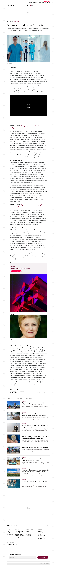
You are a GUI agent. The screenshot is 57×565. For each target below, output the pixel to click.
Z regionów (16, 21)
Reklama (28, 531)
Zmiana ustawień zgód (20, 532)
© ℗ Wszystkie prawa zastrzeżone (17, 391)
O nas (8, 531)
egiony (32, 5)
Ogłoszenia (28, 532)
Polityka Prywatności (19, 531)
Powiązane (10, 398)
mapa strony (9, 548)
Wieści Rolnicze (41, 538)
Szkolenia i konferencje (12, 544)
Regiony (11, 21)
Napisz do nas (10, 534)
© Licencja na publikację (15, 389)
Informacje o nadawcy (19, 535)
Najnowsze (29, 398)
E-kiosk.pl (40, 531)
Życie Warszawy (41, 539)
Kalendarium (18, 548)
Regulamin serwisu (19, 534)
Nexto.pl (39, 534)
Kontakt (8, 532)
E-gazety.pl (40, 532)
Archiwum (28, 535)
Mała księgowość (41, 535)
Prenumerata (29, 534)
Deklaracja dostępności (20, 537)
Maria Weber (13, 67)
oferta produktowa (28, 548)
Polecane (19, 398)
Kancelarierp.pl (41, 537)
